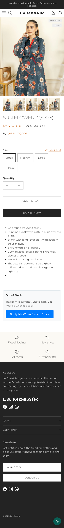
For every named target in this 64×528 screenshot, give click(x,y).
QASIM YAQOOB (17, 130)
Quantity (8, 175)
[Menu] (4, 10)
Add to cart (32, 198)
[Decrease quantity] (6, 183)
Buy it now (32, 210)
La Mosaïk (15, 513)
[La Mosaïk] (32, 10)
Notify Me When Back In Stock (29, 311)
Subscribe (32, 475)
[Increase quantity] (20, 183)
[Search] (12, 10)
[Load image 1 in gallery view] (32, 54)
